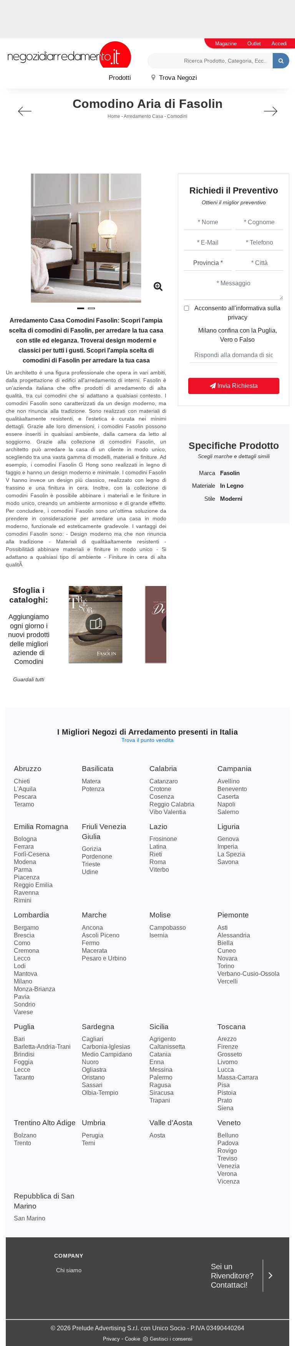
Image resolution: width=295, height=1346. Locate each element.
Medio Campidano (107, 1054)
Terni (88, 1143)
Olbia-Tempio (100, 1092)
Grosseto (229, 1054)
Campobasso (167, 927)
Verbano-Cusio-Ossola (248, 973)
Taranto (24, 1077)
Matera (91, 781)
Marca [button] (207, 473)
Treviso (227, 1158)
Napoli (226, 804)
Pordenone (97, 856)
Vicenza (228, 1181)
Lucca (225, 1069)
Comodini (177, 116)
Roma (157, 862)
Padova (228, 1143)
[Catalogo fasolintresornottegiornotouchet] (95, 624)
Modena (25, 862)
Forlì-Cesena (32, 854)
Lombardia (31, 915)
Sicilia (159, 1027)
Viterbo (159, 869)
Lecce (22, 1069)
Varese (23, 1012)
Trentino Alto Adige (45, 1123)
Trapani (159, 1100)
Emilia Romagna (41, 827)
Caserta (228, 796)
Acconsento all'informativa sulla (237, 313)
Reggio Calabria (171, 804)
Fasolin (230, 473)
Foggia (23, 1062)
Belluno (228, 1135)
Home (114, 116)
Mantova (25, 973)
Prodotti (120, 77)
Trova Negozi (177, 77)
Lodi (20, 966)
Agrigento (162, 1039)
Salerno (228, 812)
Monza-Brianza (34, 989)
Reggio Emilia (33, 885)
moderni (231, 499)
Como (22, 943)
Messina (160, 1069)
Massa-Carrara (237, 1077)
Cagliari (92, 1039)
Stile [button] (209, 499)
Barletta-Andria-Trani (42, 1046)
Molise (160, 915)
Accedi (279, 43)
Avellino (228, 781)
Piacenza (27, 877)
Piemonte (233, 915)
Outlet (254, 43)
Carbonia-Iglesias (106, 1046)
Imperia (227, 846)
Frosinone (163, 839)
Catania (160, 1054)
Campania (234, 769)
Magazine (226, 43)
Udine (90, 872)
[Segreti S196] (24, 111)
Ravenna (26, 892)
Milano (23, 981)
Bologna (25, 839)
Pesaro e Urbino (104, 958)
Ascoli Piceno (100, 935)
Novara (227, 958)
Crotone (160, 789)
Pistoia (226, 1092)
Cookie (132, 1339)
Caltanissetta (167, 1046)
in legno (232, 486)
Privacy (111, 1339)
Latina (157, 846)
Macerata (94, 950)
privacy (237, 317)
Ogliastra (94, 1069)
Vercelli (227, 981)
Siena (225, 1108)
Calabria (163, 769)
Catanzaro (163, 781)
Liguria (228, 827)
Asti (222, 927)
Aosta (157, 1135)
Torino (225, 966)
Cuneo (226, 950)
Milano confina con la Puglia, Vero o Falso (237, 335)
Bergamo (26, 927)
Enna (156, 1062)
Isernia (158, 935)
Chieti (22, 781)
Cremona (26, 950)
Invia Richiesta (237, 385)
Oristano (93, 1077)
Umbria (94, 1123)
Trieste (91, 864)
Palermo (160, 1077)
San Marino (29, 1218)
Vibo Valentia (167, 812)
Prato (224, 1100)
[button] (80, 308)
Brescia (24, 935)
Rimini (22, 900)
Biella (225, 943)
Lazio (158, 827)
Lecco (22, 958)
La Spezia (231, 854)
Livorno (227, 1062)
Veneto (229, 1123)
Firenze (227, 1046)
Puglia (24, 1027)
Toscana (231, 1027)
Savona (228, 862)
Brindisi (24, 1054)
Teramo (24, 804)
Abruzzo (27, 769)
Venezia (228, 1166)
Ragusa (160, 1085)
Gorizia (91, 849)
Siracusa (161, 1092)
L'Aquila (25, 789)
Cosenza (161, 796)
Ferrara (24, 846)
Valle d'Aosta (170, 1123)
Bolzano (25, 1135)
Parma (23, 869)
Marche (94, 915)
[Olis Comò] (270, 111)
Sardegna (98, 1027)
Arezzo (227, 1039)
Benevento (232, 789)
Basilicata (98, 769)
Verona (227, 1174)
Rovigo (227, 1150)
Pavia (22, 996)
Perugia (92, 1135)
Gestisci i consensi (171, 1339)
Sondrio (24, 1004)
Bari (19, 1039)
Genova (228, 839)
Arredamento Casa (143, 116)
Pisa (223, 1085)
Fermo (90, 943)
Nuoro (90, 1062)
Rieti (155, 854)
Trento (22, 1143)
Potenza (93, 789)
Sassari (92, 1085)
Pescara (25, 796)
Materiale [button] (203, 486)
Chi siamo (68, 1270)
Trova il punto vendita (147, 740)
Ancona (92, 927)
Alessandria (233, 935)
